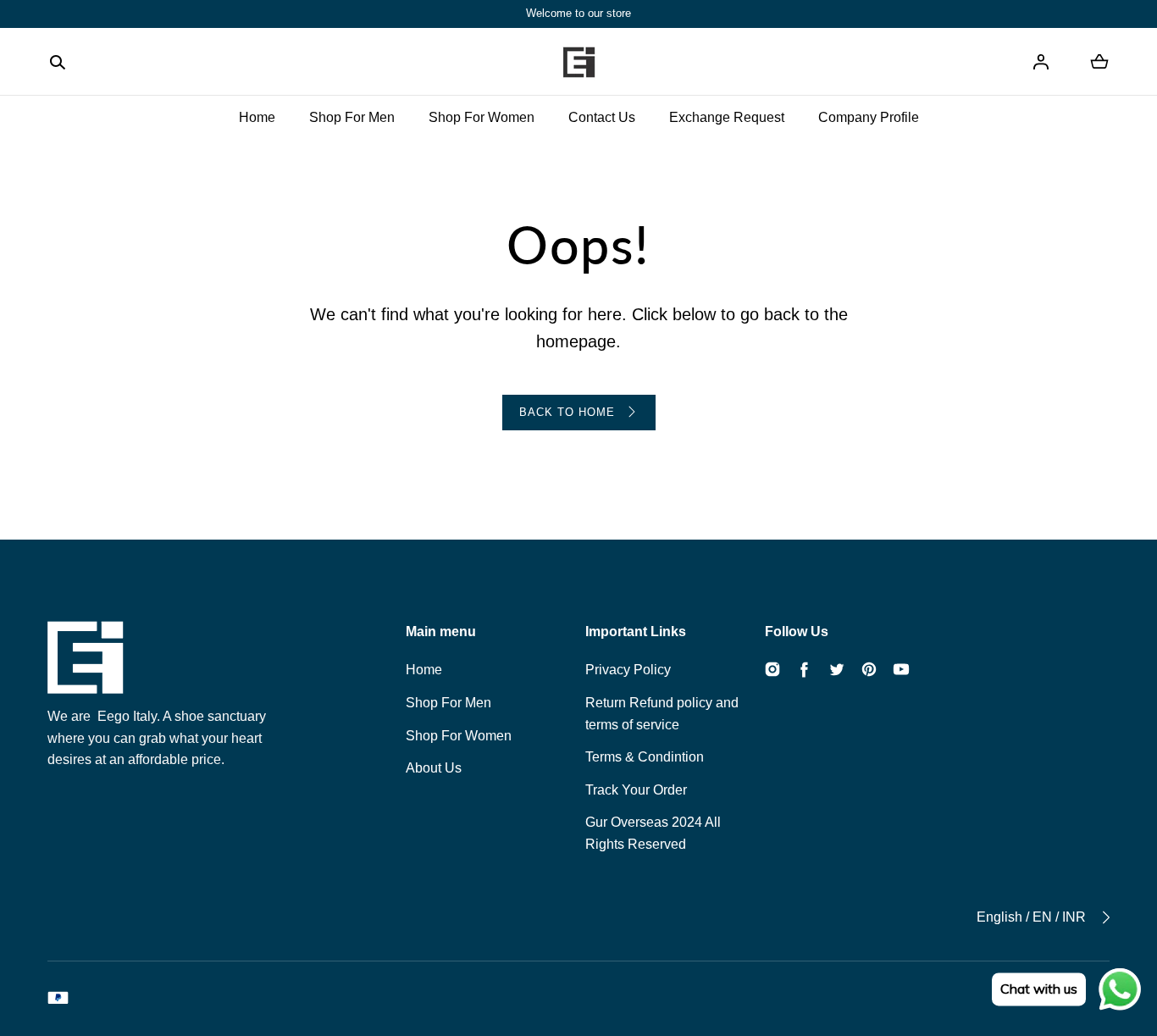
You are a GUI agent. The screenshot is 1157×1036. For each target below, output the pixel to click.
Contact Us (601, 117)
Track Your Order (636, 790)
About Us (434, 768)
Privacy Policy (628, 669)
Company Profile (868, 117)
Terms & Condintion (644, 757)
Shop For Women (481, 117)
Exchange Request (726, 117)
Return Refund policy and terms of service (662, 713)
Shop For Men (352, 117)
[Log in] (1041, 62)
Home (257, 117)
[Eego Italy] (578, 62)
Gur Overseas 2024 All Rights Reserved (653, 833)
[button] (57, 62)
